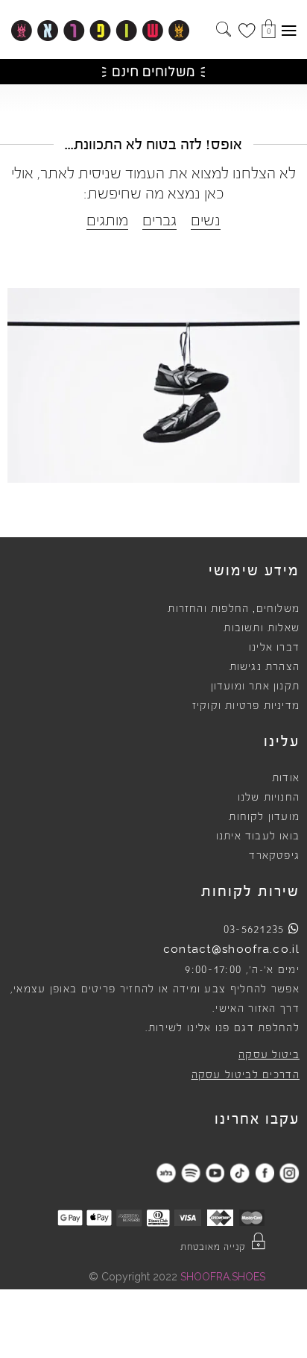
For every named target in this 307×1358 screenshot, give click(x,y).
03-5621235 (254, 929)
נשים (206, 220)
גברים (159, 220)
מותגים (107, 220)
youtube (215, 1172)
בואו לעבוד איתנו (258, 836)
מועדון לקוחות (264, 817)
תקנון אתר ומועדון (255, 686)
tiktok (239, 1172)
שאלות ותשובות (262, 628)
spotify (190, 1172)
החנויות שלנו (269, 798)
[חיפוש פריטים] (223, 30)
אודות (286, 778)
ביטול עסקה (269, 1055)
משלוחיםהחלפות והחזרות (234, 609)
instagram (289, 1172)
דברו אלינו (274, 648)
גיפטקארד (274, 856)
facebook (264, 1172)
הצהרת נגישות (265, 667)
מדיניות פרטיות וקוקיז (246, 706)
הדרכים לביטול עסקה (246, 1075)
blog (166, 1172)
